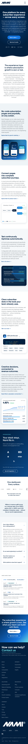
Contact (4, 714)
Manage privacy (15, 741)
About (3, 704)
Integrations (4, 677)
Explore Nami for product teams (9, 198)
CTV (3, 692)
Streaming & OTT (6, 684)
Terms (10, 741)
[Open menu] (25, 2)
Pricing (3, 712)
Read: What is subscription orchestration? (11, 394)
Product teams (5, 697)
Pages (3, 667)
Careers (4, 707)
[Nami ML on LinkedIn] (2, 734)
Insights (16, 669)
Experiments (18, 664)
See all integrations (10, 471)
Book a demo (13, 37)
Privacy (6, 741)
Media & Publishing (6, 687)
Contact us (9, 650)
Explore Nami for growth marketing (9, 135)
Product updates (19, 687)
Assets (3, 675)
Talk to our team (5, 328)
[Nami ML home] (6, 3)
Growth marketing (6, 695)
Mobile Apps (5, 689)
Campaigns (18, 667)
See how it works (14, 42)
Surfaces (4, 672)
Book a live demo (5, 261)
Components (5, 669)
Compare (17, 689)
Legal (3, 741)
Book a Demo (5, 717)
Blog (16, 684)
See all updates (20, 579)
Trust (3, 709)
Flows (3, 664)
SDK (16, 692)
